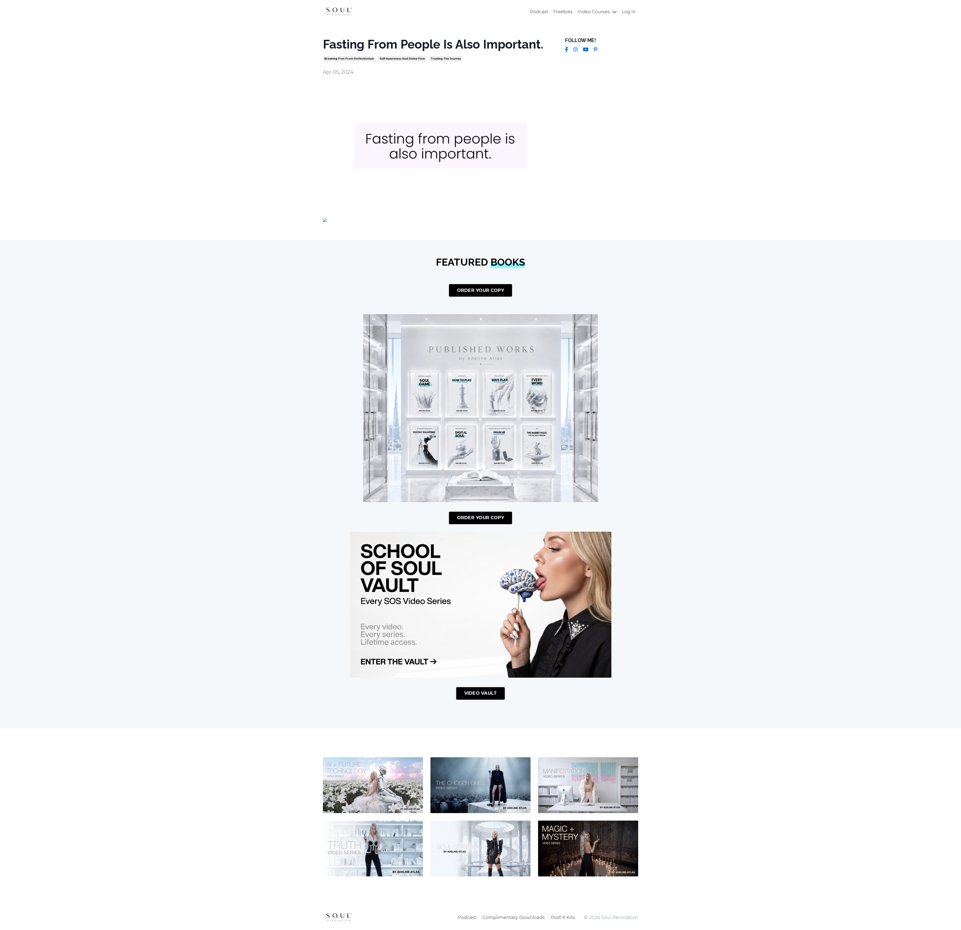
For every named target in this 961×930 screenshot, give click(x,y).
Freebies (563, 12)
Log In (629, 12)
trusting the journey (446, 58)
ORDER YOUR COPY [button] (480, 290)
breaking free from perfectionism (349, 58)
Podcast (539, 12)
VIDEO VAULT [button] (480, 693)
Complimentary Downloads (514, 917)
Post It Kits (563, 917)
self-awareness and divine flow (402, 58)
